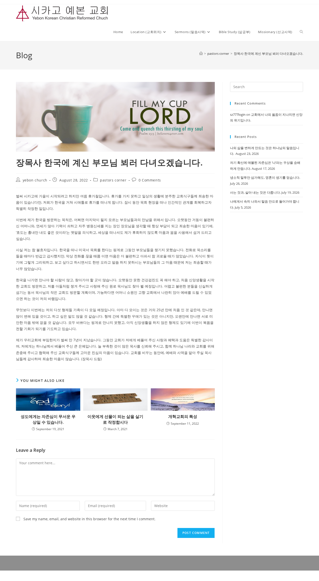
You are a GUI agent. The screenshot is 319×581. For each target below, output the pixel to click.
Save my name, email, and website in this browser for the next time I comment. (89, 519)
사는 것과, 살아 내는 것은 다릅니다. (255, 192)
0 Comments (150, 180)
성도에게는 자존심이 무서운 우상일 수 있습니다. (48, 419)
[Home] (201, 53)
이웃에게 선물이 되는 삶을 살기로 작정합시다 (115, 419)
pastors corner (113, 180)
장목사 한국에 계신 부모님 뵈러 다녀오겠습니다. (268, 53)
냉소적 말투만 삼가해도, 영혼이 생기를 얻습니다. (265, 177)
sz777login (237, 114)
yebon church (35, 180)
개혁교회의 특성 (182, 416)
